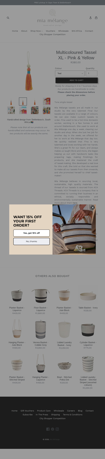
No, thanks (31, 241)
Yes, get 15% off (31, 233)
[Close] (93, 207)
